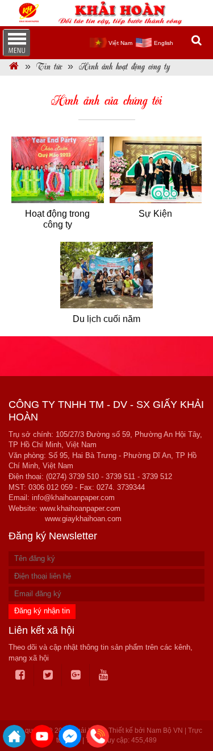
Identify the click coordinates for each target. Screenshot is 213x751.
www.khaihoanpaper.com (80, 508)
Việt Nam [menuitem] (120, 43)
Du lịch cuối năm (106, 319)
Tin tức (49, 67)
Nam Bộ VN (165, 731)
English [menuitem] (163, 43)
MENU (16, 42)
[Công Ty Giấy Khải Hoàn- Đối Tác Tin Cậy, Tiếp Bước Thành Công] (14, 67)
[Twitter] (48, 675)
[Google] (76, 675)
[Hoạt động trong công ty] (57, 170)
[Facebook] (20, 675)
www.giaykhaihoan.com (83, 518)
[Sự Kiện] (156, 170)
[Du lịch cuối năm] (106, 275)
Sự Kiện (155, 213)
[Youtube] (103, 675)
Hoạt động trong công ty (57, 219)
